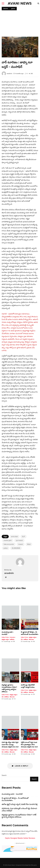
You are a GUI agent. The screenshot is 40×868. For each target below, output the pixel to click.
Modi (29, 544)
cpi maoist (19, 540)
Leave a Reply (21, 766)
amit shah (14, 536)
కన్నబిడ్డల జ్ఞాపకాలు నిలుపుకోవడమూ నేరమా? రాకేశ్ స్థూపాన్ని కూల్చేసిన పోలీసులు (10, 677)
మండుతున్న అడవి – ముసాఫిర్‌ (10, 624)
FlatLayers (34, 865)
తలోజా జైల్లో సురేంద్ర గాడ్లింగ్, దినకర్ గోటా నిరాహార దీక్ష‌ (19, 804)
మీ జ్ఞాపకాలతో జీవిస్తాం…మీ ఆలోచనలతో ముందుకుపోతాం (29, 624)
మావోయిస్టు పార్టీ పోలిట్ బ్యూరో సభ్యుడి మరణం (29, 677)
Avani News (20, 3)
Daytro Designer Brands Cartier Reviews (20, 838)
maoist (20, 544)
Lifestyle (12, 637)
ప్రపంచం (13, 8)
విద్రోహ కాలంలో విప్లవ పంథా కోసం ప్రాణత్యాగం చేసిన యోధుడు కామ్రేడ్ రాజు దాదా (29, 734)
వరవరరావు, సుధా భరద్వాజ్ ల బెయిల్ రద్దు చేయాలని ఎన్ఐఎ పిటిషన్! (19, 809)
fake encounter (9, 544)
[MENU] (3, 3)
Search (4, 775)
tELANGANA (16, 548)
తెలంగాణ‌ (5, 8)
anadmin (9, 73)
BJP (23, 536)
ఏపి (22, 639)
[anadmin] (20, 566)
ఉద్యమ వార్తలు (5, 639)
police (6, 548)
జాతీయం (12, 639)
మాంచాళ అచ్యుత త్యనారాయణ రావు (13, 831)
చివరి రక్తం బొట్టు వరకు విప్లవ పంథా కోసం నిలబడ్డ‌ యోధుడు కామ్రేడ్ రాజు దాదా (10, 734)
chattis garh (8, 540)
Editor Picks (5, 637)
